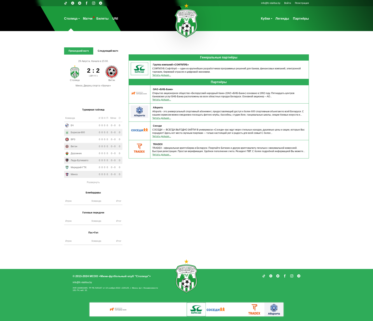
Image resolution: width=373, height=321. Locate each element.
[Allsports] (273, 309)
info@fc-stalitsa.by (270, 3)
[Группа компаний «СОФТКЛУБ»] (196, 309)
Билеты (102, 18)
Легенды (282, 18)
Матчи (87, 18)
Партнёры (301, 18)
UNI (115, 18)
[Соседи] (215, 309)
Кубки (265, 18)
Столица (71, 18)
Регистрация (302, 3)
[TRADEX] (254, 309)
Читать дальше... (161, 75)
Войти (287, 3)
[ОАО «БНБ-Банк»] (118, 309)
